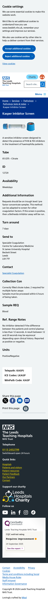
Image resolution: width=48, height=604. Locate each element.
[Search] (42, 84)
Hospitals (6, 464)
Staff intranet (9, 580)
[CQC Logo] (14, 526)
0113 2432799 (10, 449)
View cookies (8, 63)
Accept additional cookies (18, 48)
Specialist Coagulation (13, 273)
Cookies (6, 571)
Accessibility (19, 567)
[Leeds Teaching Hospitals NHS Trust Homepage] (11, 81)
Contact (6, 480)
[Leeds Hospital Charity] (21, 496)
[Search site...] (32, 84)
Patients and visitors (12, 467)
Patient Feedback (10, 474)
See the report (13, 548)
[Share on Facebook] (12, 401)
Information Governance (14, 583)
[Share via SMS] (27, 401)
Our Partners (8, 477)
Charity (32, 77)
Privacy (31, 567)
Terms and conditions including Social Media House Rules (20, 576)
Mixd (24, 597)
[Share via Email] (20, 401)
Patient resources (10, 470)
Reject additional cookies (17, 56)
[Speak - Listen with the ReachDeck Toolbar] (42, 77)
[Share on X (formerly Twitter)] (5, 401)
